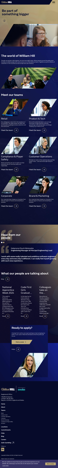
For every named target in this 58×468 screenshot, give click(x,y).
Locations (4, 427)
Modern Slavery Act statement (7, 458)
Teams (3, 410)
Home (3, 404)
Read (4, 316)
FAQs (3, 433)
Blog (2, 436)
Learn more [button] (5, 465)
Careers (3, 439)
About (3, 407)
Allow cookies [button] (50, 463)
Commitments (6, 430)
